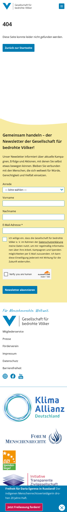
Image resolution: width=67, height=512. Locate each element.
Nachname (9, 211)
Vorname (8, 197)
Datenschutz (10, 361)
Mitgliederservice (13, 331)
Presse (7, 339)
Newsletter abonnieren (20, 290)
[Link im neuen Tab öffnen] (33, 407)
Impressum (10, 353)
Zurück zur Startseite (18, 48)
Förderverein (11, 346)
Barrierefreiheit (12, 368)
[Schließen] (62, 507)
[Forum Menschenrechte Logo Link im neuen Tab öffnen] (33, 435)
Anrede (7, 184)
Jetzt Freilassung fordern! (24, 507)
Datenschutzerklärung (51, 242)
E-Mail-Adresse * (13, 225)
